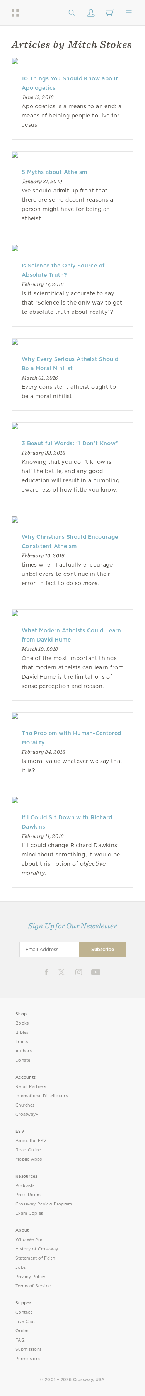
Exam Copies (29, 1213)
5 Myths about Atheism (54, 172)
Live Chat (25, 1321)
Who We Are (29, 1239)
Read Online (28, 1150)
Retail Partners (30, 1086)
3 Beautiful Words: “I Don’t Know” (70, 443)
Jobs (20, 1267)
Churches (24, 1105)
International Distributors (41, 1095)
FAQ (20, 1340)
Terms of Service (33, 1286)
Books (22, 1023)
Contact (23, 1312)
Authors (23, 1051)
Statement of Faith (35, 1258)
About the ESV (31, 1140)
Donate (23, 1060)
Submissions (28, 1349)
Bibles (22, 1032)
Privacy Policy (30, 1276)
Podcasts (24, 1185)
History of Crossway (36, 1248)
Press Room (28, 1194)
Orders (22, 1330)
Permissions (27, 1358)
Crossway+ (27, 1114)
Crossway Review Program (43, 1204)
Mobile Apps (28, 1159)
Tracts (21, 1041)
